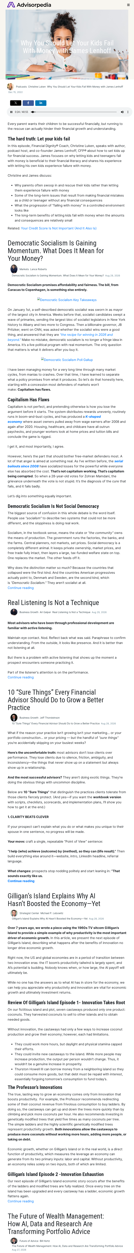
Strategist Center (29, 913)
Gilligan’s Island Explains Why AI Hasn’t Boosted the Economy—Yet (50, 918)
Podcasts (21, 86)
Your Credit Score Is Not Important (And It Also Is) (59, 228)
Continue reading (21, 588)
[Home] (29, 4)
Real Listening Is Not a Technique (71, 612)
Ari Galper (45, 612)
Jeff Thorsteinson (50, 717)
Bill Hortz (45, 1240)
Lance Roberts (38, 269)
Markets (24, 269)
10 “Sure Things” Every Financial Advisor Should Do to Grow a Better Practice (56, 723)
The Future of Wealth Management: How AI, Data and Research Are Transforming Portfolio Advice (67, 1245)
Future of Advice (29, 1240)
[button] (15, 103)
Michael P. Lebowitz (51, 913)
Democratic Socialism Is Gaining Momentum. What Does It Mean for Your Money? (58, 275)
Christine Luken (37, 86)
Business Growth (29, 612)
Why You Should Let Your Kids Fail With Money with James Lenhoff (85, 86)
